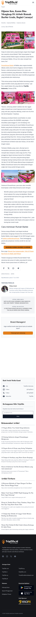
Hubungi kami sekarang (18, 333)
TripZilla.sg (21, 568)
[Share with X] (8, 268)
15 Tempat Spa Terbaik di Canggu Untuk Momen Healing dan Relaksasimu (16, 515)
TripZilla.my (5, 575)
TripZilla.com (5, 568)
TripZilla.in (4, 572)
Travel (3, 7)
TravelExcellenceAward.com (26, 575)
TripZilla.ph (5, 578)
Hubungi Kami (5, 587)
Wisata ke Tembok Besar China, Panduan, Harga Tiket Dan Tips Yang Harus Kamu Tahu (18, 503)
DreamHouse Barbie (7, 65)
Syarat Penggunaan (7, 590)
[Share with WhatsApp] (13, 268)
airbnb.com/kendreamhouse (11, 238)
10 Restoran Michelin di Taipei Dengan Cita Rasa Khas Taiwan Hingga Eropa (16, 484)
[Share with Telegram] (18, 268)
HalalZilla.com (22, 572)
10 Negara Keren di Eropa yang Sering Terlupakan (16, 448)
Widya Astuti (13, 286)
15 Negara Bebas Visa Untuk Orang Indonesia (15, 428)
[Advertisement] (18, 357)
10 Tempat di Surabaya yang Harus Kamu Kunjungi (17, 457)
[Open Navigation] (33, 3)
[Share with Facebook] (3, 268)
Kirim (18, 416)
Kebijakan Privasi (6, 594)
